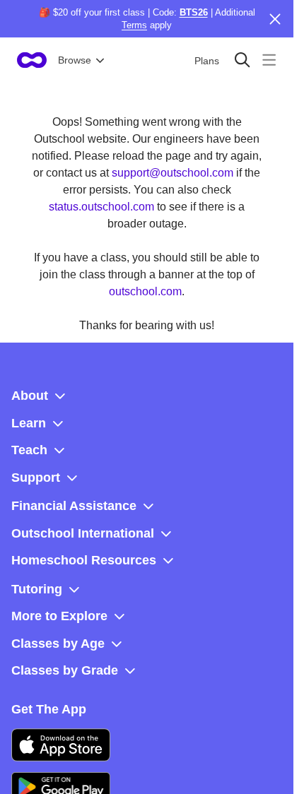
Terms (134, 25)
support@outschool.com (172, 173)
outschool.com (145, 291)
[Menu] (269, 59)
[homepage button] (32, 60)
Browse (74, 60)
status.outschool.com (101, 207)
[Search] (242, 60)
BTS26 (194, 12)
